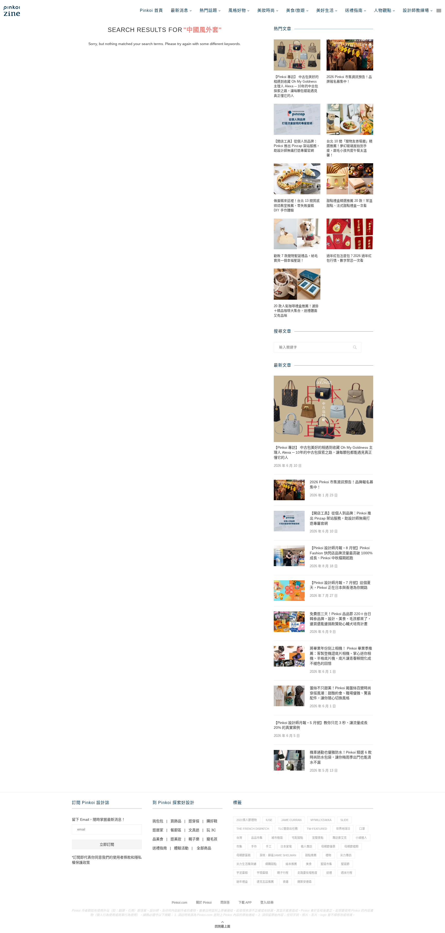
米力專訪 (346, 855)
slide (344, 820)
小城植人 (361, 837)
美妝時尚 (266, 10)
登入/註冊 (266, 902)
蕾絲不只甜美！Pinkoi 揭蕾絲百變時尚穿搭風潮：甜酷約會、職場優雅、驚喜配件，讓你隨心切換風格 (340, 693)
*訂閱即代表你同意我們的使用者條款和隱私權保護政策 (107, 860)
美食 (309, 864)
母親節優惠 (328, 846)
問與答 (225, 902)
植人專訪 (306, 846)
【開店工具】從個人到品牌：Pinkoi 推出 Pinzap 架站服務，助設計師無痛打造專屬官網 (297, 145)
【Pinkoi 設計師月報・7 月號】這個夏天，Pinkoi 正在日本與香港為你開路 (340, 585)
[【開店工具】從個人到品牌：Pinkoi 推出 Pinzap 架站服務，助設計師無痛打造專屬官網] (297, 119)
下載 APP (245, 902)
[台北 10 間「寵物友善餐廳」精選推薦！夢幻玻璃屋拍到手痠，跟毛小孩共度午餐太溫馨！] (350, 119)
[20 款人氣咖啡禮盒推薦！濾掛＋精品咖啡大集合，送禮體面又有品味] (297, 284)
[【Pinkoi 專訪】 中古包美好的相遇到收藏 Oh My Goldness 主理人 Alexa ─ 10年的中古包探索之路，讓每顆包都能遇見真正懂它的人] (297, 55)
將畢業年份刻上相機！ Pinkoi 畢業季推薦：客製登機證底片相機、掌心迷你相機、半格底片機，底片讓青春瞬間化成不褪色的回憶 (341, 656)
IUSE (269, 820)
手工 (268, 846)
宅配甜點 (297, 837)
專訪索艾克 (339, 837)
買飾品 (175, 821)
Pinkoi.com (179, 902)
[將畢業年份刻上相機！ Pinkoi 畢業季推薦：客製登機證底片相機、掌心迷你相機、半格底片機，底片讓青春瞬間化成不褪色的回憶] (289, 656)
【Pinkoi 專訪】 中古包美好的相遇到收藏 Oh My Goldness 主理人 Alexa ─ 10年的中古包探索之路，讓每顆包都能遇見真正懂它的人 (296, 86)
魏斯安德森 (304, 881)
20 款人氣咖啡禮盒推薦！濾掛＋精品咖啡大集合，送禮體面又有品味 (296, 310)
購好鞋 (212, 821)
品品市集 (256, 837)
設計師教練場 (416, 10)
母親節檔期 (351, 846)
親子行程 (282, 872)
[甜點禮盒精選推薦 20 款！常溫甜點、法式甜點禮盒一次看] (350, 178)
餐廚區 (175, 830)
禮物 (328, 855)
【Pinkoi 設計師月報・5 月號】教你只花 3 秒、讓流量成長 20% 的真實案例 (320, 725)
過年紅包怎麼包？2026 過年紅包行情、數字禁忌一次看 (349, 258)
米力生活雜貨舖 (246, 864)
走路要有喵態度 (307, 872)
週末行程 (346, 872)
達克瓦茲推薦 (265, 881)
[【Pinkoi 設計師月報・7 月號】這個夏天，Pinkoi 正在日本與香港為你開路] (289, 590)
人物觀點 (382, 10)
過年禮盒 (242, 881)
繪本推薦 (291, 864)
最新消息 (179, 10)
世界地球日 (343, 828)
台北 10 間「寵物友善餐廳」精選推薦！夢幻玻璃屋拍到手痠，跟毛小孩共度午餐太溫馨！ (349, 148)
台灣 (239, 837)
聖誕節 (345, 864)
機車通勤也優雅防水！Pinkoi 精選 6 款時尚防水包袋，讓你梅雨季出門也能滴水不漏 (341, 757)
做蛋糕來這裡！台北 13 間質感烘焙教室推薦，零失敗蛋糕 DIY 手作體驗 (297, 205)
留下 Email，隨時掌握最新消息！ (98, 819)
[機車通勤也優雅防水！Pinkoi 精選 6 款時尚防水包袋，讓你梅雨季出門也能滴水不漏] (289, 760)
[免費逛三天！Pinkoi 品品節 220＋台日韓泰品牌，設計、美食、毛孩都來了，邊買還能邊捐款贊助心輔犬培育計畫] (289, 621)
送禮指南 (354, 10)
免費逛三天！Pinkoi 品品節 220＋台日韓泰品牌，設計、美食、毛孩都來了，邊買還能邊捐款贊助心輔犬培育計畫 (340, 619)
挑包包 (157, 821)
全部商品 (204, 848)
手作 (254, 846)
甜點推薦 (310, 855)
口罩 (362, 828)
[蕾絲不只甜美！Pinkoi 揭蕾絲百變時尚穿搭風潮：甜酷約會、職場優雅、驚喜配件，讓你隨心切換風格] (289, 696)
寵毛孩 (212, 839)
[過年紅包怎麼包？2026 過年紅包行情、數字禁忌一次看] (350, 233)
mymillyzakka (321, 820)
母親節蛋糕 (243, 855)
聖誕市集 (326, 864)
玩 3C (211, 830)
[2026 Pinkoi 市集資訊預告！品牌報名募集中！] (350, 55)
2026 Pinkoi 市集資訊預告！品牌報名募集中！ (349, 79)
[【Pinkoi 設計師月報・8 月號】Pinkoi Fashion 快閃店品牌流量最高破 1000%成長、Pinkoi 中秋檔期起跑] (289, 556)
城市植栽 (277, 837)
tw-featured (317, 828)
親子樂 (194, 839)
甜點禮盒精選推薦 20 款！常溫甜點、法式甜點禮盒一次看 (349, 203)
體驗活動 (181, 848)
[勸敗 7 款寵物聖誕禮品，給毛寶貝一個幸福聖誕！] (297, 233)
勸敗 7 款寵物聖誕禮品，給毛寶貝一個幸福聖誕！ (296, 258)
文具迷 (194, 830)
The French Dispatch (252, 828)
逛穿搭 (194, 821)
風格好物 (237, 10)
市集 (239, 846)
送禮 (329, 872)
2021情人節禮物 (246, 820)
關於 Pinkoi (204, 902)
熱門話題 (208, 10)
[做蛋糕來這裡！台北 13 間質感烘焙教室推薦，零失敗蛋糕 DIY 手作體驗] (297, 178)
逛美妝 (175, 839)
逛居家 (157, 830)
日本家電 (286, 846)
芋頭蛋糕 (262, 872)
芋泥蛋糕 (242, 872)
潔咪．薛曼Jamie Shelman (278, 855)
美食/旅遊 (295, 10)
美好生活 (325, 10)
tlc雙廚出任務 (288, 828)
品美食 (157, 839)
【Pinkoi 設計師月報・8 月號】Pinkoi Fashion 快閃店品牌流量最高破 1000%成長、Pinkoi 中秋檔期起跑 (341, 553)
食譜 (285, 881)
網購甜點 (271, 864)
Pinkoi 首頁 (151, 10)
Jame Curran (291, 820)
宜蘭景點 (317, 837)
